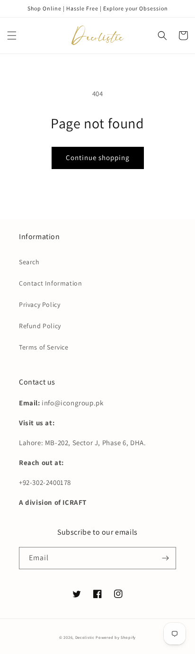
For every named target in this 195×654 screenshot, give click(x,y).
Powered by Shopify (116, 637)
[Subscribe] (165, 558)
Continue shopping (98, 157)
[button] (11, 35)
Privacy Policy (39, 304)
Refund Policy (40, 326)
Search (29, 262)
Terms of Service (44, 347)
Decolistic (85, 637)
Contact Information (50, 283)
